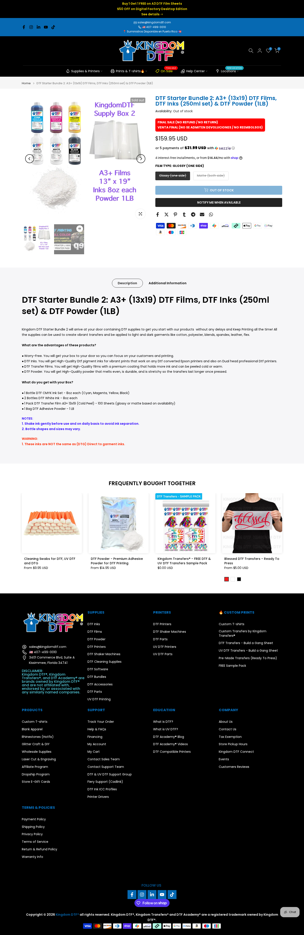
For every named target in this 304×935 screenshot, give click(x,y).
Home (26, 83)
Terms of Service (35, 842)
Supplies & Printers (85, 71)
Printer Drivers (98, 797)
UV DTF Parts (162, 654)
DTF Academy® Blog (168, 737)
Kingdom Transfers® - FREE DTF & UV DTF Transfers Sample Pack (184, 561)
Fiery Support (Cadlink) (105, 782)
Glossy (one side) (172, 175)
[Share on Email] (202, 214)
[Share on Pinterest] (175, 214)
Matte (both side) (211, 175)
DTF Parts (94, 692)
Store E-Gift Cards (36, 782)
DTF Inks (93, 624)
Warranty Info (32, 857)
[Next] (140, 158)
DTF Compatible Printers (172, 752)
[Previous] (29, 158)
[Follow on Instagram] (31, 27)
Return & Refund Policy (39, 849)
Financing (94, 737)
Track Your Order (100, 722)
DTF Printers (96, 647)
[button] (218, 148)
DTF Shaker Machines (103, 654)
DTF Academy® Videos (170, 744)
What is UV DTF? (165, 729)
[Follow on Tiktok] (53, 27)
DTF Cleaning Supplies (104, 662)
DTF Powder (96, 639)
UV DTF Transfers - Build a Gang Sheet (248, 651)
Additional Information (167, 283)
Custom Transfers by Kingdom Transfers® (242, 633)
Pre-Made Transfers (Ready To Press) (248, 658)
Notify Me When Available (219, 202)
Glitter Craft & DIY (36, 744)
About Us (226, 722)
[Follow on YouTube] (46, 27)
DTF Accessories (100, 684)
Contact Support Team (105, 767)
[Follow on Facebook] (24, 27)
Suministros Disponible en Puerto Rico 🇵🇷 (154, 31)
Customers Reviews (234, 767)
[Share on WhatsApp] (211, 214)
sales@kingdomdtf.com (154, 22)
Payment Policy (34, 819)
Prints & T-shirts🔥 (130, 71)
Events (224, 759)
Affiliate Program (35, 767)
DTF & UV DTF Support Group (109, 774)
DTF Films (94, 632)
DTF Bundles (96, 677)
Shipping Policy (33, 827)
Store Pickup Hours (233, 744)
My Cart (93, 752)
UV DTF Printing (99, 699)
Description (127, 283)
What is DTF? (163, 722)
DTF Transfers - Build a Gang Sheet (246, 643)
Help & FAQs (96, 729)
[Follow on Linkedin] (38, 27)
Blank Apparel (32, 729)
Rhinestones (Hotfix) (38, 737)
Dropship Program (36, 774)
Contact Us (227, 729)
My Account (96, 744)
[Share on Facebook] (157, 214)
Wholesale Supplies (36, 752)
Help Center (195, 71)
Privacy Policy (32, 834)
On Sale (168, 70)
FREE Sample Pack (232, 666)
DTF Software (97, 669)
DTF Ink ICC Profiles (102, 789)
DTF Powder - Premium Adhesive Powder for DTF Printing (117, 561)
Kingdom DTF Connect (236, 752)
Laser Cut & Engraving (39, 759)
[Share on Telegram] (193, 214)
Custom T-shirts (231, 624)
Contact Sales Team (103, 759)
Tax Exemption (230, 737)
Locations (231, 70)
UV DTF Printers (164, 647)
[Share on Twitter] (166, 214)
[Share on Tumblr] (184, 214)
